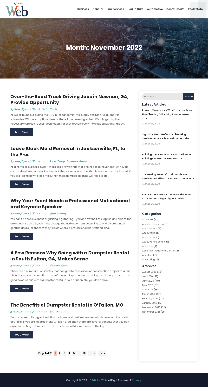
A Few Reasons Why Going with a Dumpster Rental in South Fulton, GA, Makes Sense (69, 256)
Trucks (53, 109)
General (97, 9)
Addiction (147, 246)
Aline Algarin (21, 109)
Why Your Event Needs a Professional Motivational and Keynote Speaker (70, 204)
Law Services (115, 9)
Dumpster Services (59, 311)
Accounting (148, 233)
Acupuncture (149, 237)
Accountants (149, 228)
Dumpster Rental (59, 265)
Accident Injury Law (153, 224)
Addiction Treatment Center (158, 250)
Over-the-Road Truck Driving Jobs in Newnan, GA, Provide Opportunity (69, 99)
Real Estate (195, 9)
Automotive (155, 9)
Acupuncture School (153, 241)
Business (83, 9)
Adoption (147, 255)
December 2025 (151, 307)
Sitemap (137, 380)
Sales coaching (58, 213)
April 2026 (147, 289)
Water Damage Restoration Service (68, 161)
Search (189, 96)
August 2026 (149, 271)
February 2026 (150, 298)
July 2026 (147, 276)
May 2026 (147, 285)
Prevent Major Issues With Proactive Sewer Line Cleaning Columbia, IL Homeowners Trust (167, 114)
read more (21, 132)
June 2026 (148, 280)
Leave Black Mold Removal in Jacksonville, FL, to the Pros (67, 151)
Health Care (135, 9)
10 (84, 353)
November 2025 (151, 311)
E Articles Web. (98, 380)
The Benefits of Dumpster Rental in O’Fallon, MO (66, 305)
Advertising (148, 259)
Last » (101, 353)
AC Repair (147, 219)
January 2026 (149, 303)
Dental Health (175, 9)
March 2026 (149, 294)
